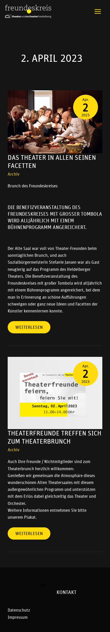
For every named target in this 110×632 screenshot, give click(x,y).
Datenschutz (19, 610)
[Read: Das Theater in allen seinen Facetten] (55, 121)
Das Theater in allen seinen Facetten (52, 161)
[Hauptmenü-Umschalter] (98, 11)
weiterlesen (29, 325)
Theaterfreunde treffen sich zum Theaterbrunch (54, 437)
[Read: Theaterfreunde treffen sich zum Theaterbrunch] (55, 392)
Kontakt (66, 592)
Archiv (13, 174)
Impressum (18, 617)
